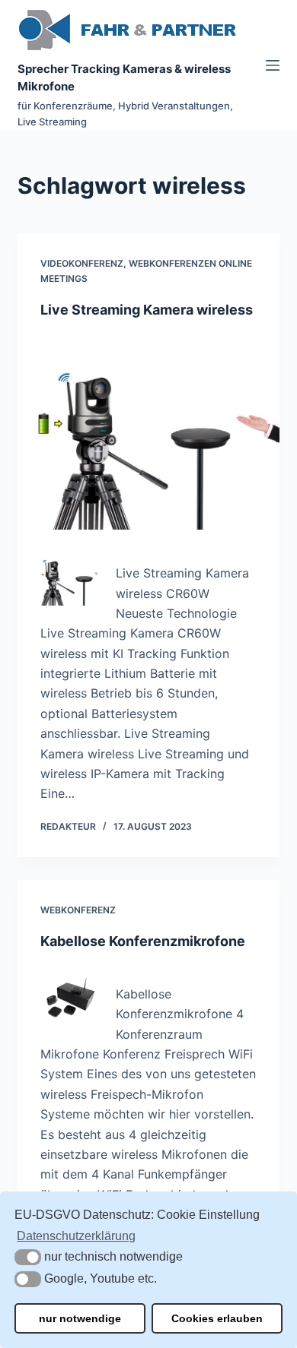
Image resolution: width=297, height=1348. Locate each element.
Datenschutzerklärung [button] (76, 1235)
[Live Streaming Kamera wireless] (148, 432)
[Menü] (272, 65)
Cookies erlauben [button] (217, 1318)
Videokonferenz (81, 263)
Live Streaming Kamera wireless (146, 310)
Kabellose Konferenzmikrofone (142, 941)
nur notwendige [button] (80, 1318)
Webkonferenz (78, 910)
